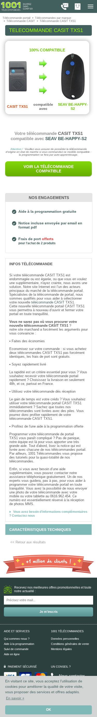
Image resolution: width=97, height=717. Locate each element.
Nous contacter (72, 676)
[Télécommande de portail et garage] (17, 6)
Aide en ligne (12, 654)
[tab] (48, 263)
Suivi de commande (16, 649)
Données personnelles (65, 638)
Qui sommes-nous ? (16, 638)
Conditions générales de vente (70, 643)
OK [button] (48, 710)
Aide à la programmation (19, 643)
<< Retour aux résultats (28, 542)
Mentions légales (61, 649)
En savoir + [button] (15, 698)
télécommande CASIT (47, 302)
